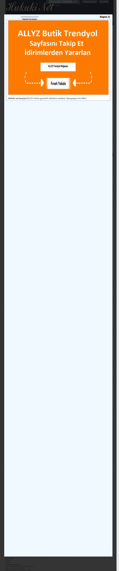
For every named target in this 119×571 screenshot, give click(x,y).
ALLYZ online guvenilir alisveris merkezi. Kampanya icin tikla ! (56, 98)
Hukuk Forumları (29, 19)
